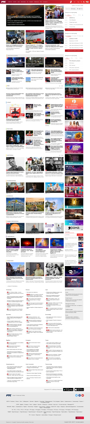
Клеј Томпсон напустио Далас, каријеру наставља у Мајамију (33, 347)
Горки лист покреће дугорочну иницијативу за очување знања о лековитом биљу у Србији (35, 213)
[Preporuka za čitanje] (74, 214)
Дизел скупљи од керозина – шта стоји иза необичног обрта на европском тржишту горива (54, 331)
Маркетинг (38, 414)
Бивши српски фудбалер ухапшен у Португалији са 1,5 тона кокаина (14, 46)
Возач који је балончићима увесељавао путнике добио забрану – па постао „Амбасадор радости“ (57, 147)
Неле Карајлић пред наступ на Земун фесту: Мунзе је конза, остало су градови (38, 133)
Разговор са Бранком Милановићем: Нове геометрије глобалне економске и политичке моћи (15, 94)
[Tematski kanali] (74, 225)
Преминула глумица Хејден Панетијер (34, 373)
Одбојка (35, 404)
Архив (45, 412)
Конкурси (51, 414)
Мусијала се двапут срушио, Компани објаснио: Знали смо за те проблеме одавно (15, 356)
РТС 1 (15, 409)
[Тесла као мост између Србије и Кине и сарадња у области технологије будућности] (57, 243)
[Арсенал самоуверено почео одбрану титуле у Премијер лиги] (47, 121)
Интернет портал (57, 414)
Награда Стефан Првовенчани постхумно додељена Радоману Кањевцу (15, 172)
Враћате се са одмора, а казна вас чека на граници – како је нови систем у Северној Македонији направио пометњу (35, 295)
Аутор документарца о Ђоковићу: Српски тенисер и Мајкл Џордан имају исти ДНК (53, 347)
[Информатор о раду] (74, 282)
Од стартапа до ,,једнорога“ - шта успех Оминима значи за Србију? (14, 231)
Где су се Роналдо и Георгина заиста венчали (34, 378)
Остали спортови (62, 404)
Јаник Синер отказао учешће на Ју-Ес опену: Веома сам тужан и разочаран (53, 343)
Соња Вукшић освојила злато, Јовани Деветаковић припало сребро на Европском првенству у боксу (71, 245)
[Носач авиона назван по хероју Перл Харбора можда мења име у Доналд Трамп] (47, 132)
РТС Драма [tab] (68, 35)
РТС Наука (32, 409)
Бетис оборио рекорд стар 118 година (14, 349)
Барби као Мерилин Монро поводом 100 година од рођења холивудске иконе (15, 378)
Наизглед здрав (47, 407)
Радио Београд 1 (15, 411)
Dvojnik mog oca (69, 298)
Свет (46, 289)
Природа (63, 406)
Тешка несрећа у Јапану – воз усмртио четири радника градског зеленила (53, 299)
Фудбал (8, 340)
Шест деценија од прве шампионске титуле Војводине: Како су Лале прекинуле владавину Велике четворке (35, 94)
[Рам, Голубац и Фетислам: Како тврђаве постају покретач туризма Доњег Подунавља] (47, 140)
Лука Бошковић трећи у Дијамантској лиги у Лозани (39, 114)
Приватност (8, 422)
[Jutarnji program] (74, 103)
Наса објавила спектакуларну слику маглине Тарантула (41, 250)
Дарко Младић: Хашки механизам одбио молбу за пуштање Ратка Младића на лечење (56, 71)
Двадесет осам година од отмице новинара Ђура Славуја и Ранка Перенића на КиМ (35, 332)
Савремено (10, 236)
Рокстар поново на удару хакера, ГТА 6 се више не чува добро (12, 250)
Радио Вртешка (72, 411)
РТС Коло (56, 409)
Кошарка (28, 340)
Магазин (23, 1)
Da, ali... (67, 292)
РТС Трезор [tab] (73, 35)
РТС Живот (43, 409)
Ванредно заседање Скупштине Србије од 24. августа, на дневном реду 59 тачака (17, 71)
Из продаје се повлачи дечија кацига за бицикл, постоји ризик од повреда (35, 328)
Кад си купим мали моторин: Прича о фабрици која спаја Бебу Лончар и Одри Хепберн (53, 94)
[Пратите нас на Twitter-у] (76, 395)
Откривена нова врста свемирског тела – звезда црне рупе (27, 250)
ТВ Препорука (11, 181)
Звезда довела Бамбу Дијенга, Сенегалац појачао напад (13, 119)
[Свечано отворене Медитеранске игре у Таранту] (47, 114)
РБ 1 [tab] (67, 58)
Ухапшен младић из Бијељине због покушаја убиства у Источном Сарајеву (14, 322)
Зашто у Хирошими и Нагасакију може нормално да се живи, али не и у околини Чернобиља (14, 278)
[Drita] (74, 203)
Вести (10, 1)
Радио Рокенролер (56, 411)
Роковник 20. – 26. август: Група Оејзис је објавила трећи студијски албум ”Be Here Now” (34, 173)
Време (62, 401)
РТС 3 (22, 409)
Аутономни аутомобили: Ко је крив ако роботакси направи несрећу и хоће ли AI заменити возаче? (34, 278)
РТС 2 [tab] (74, 15)
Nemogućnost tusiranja (70, 303)
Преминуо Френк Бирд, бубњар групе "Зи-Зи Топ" (35, 370)
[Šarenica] (74, 192)
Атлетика (50, 404)
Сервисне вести (68, 401)
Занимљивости (10, 364)
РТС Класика (50, 409)
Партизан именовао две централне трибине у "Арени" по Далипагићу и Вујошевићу (34, 354)
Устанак (47, 232)
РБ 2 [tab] (72, 58)
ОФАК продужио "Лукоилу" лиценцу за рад (53, 321)
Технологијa (48, 364)
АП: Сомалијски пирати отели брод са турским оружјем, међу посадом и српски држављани (54, 309)
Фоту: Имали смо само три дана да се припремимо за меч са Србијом (35, 358)
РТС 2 (18, 409)
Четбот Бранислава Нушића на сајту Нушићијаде (53, 378)
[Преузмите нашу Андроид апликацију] (68, 389)
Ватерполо (45, 404)
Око (8, 86)
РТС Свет (27, 409)
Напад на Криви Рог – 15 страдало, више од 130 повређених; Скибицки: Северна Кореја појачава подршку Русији (34, 47)
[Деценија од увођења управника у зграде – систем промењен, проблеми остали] (35, 62)
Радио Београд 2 (23, 411)
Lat (74, 1)
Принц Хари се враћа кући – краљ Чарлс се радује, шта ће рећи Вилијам (15, 146)
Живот (13, 406)
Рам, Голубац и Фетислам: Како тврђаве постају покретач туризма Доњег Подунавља (56, 140)
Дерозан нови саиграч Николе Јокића (37, 105)
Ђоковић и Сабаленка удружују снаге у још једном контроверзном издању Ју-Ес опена (54, 351)
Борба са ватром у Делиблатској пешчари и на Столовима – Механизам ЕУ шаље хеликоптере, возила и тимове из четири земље (24, 17)
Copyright (14, 422)
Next (82, 15)
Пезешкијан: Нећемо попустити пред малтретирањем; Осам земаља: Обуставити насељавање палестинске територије (57, 79)
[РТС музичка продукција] (74, 271)
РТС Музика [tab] (79, 35)
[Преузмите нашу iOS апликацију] (79, 389)
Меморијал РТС (71, 404)
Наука (58, 406)
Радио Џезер (79, 411)
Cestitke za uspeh (69, 309)
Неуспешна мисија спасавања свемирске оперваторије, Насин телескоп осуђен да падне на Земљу (54, 367)
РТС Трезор (61, 409)
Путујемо (36, 406)
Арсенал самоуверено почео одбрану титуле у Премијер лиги (56, 120)
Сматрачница (75, 401)
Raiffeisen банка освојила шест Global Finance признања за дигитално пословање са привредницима (15, 213)
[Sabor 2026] (74, 148)
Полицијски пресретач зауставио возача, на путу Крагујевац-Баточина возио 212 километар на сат (14, 325)
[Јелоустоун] (74, 181)
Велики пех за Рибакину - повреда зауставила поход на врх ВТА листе (53, 355)
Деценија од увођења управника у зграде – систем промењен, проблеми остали (34, 65)
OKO (19, 1)
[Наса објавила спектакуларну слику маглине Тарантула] (42, 243)
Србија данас (26, 401)
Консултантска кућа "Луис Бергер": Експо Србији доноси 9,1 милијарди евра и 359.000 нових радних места (54, 324)
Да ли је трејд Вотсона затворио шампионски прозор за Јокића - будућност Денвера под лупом (33, 350)
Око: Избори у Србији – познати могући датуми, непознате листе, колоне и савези (15, 65)
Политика (8, 289)
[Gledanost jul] (74, 136)
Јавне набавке (45, 414)
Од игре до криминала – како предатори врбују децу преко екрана (54, 46)
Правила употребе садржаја (22, 422)
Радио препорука (12, 221)
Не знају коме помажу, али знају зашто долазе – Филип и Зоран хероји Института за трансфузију (38, 142)
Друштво (28, 314)
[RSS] (84, 2)
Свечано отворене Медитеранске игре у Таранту (55, 113)
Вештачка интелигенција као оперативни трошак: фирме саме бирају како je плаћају (54, 374)
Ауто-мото (55, 404)
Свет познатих (30, 364)
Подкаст (81, 401)
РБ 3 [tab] (76, 58)
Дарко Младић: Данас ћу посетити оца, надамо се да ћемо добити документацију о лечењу (14, 335)
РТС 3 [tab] (79, 15)
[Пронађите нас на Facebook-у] (79, 395)
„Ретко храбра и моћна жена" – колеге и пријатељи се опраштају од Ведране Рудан (54, 172)
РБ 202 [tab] (81, 58)
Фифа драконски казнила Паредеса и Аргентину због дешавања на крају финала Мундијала (15, 352)
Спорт (14, 1)
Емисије (36, 1)
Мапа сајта (80, 417)
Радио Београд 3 (32, 411)
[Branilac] (74, 92)
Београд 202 (39, 411)
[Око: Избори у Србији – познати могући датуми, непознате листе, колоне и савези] (16, 62)
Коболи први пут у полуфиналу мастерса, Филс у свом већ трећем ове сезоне (53, 359)
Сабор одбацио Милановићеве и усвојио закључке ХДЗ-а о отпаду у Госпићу (34, 299)
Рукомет (39, 404)
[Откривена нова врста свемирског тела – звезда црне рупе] (27, 243)
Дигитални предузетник (71, 406)
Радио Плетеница (47, 411)
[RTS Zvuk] (74, 170)
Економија (48, 314)
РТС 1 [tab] (69, 15)
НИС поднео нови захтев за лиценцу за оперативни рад (37, 70)
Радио (31, 1)
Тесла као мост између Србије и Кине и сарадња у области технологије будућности (56, 251)
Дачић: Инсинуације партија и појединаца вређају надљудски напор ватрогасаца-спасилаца (15, 297)
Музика (25, 406)
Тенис (47, 340)
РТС (41, 1)
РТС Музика (68, 409)
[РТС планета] (71, 2)
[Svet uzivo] (74, 114)
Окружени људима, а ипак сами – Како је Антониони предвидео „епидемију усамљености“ (53, 278)
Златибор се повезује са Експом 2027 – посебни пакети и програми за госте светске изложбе (53, 213)
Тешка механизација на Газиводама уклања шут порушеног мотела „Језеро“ (14, 310)
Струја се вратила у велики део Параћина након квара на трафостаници (18, 78)
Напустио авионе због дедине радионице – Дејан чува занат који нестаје (15, 374)
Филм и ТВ (53, 406)
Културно (10, 155)
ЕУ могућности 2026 (45, 402)
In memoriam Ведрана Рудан (13, 191)
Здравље (48, 406)
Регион (28, 289)
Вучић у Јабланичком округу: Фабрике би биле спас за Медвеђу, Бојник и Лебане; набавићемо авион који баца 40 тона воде (54, 22)
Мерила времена (48, 401)
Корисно (10, 196)
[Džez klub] (74, 159)
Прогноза (68, 8)
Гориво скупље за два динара (53, 327)
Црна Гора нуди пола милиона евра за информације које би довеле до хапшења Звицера (35, 304)
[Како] (54, 62)
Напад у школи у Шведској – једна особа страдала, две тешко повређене (54, 293)
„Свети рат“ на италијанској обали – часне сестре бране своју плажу (15, 381)
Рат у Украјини (57, 401)
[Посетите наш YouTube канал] (82, 395)
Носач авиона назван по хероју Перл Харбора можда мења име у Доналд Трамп (57, 132)
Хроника (8, 314)
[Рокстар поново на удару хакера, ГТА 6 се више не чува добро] (13, 243)
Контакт (33, 414)
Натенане (10, 260)
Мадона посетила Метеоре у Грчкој (33, 375)
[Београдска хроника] (74, 125)
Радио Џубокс (64, 411)
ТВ (27, 1)
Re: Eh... (67, 315)
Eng (78, 1)
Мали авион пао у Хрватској (37, 77)
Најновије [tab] (67, 231)
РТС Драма (38, 409)
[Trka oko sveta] (74, 81)
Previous (65, 15)
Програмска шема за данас (74, 29)
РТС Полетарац (75, 409)
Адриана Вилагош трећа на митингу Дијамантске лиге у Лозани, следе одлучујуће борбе (57, 106)
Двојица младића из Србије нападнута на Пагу (35, 308)
